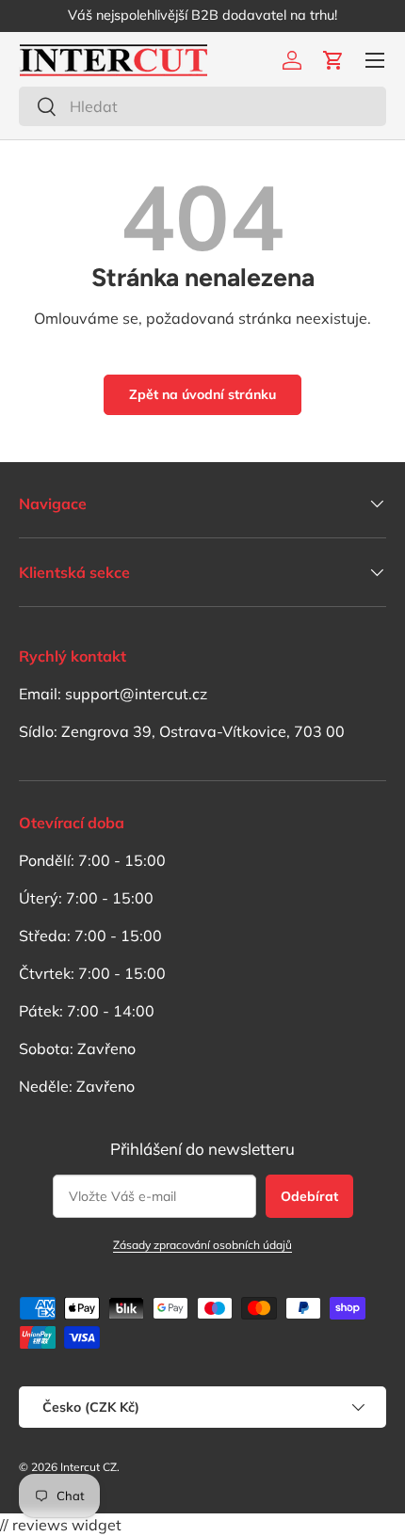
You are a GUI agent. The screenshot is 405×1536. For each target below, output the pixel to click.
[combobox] (202, 106)
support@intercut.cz (136, 693)
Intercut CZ (88, 1467)
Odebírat (309, 1196)
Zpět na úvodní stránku (202, 394)
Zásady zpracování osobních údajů (202, 1245)
